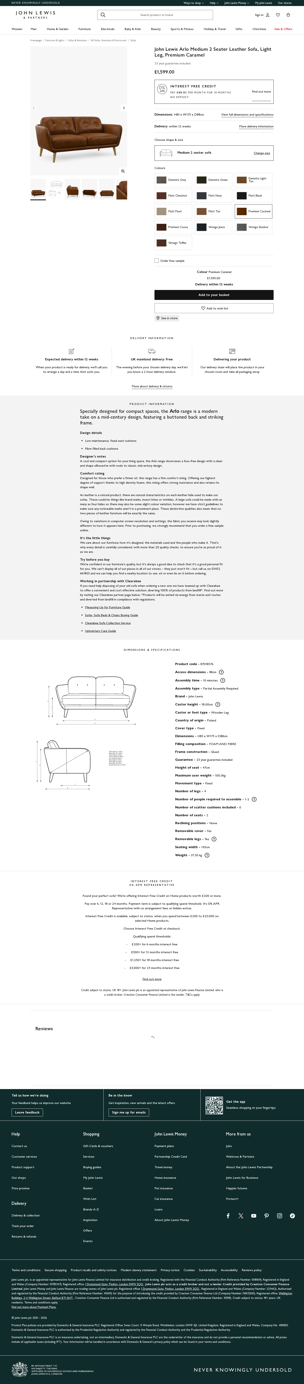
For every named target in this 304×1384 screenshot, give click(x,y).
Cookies (189, 1270)
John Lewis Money (235, 3)
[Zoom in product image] (123, 172)
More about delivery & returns (152, 386)
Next (124, 108)
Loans (158, 1209)
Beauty (156, 29)
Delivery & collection (26, 1215)
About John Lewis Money (171, 1220)
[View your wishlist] (277, 15)
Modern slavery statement (139, 1270)
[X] (240, 1217)
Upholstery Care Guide (100, 631)
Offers (87, 1230)
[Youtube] (253, 1217)
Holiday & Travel (215, 29)
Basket (88, 1188)
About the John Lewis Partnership (249, 1167)
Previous (33, 108)
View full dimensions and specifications (247, 114)
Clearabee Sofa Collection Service (108, 623)
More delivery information (256, 126)
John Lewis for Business (242, 1178)
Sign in (259, 15)
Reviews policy (252, 1270)
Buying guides (92, 1167)
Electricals (108, 29)
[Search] (103, 15)
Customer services (24, 1156)
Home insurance (165, 1178)
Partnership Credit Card (170, 1156)
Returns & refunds (24, 1236)
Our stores (285, 3)
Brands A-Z (91, 1209)
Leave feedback (27, 1112)
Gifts (239, 29)
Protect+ (232, 1199)
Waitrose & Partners (240, 1156)
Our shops (19, 1178)
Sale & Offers (283, 29)
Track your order (23, 1226)
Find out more (261, 91)
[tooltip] (221, 672)
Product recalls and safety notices (94, 1270)
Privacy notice (170, 1270)
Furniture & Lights (54, 40)
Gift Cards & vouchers (98, 1146)
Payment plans (164, 1146)
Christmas (259, 29)
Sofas (133, 40)
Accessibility (229, 1270)
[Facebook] (228, 1217)
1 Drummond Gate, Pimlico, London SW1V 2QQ (114, 1284)
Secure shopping (56, 1270)
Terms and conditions (26, 1270)
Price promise (21, 1188)
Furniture (84, 29)
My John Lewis (263, 3)
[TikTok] (292, 1217)
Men (34, 29)
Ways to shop (192, 3)
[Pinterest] (266, 1217)
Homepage (36, 40)
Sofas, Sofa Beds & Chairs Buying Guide (111, 615)
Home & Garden (57, 29)
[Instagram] (279, 1217)
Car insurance (163, 1199)
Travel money (163, 1167)
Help (212, 3)
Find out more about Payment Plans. (34, 1307)
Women (17, 29)
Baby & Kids (132, 29)
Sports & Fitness (182, 29)
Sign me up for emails (129, 1112)
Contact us (19, 1146)
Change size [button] (262, 153)
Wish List (89, 1199)
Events (88, 1241)
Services (88, 1156)
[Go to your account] (267, 15)
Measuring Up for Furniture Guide (107, 607)
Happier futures (236, 1188)
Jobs (229, 1146)
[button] (214, 153)
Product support (23, 1167)
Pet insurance (163, 1188)
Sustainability (208, 1270)
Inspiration (90, 1220)
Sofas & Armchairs (77, 40)
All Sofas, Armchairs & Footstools (109, 40)
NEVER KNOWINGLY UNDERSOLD (36, 2)
